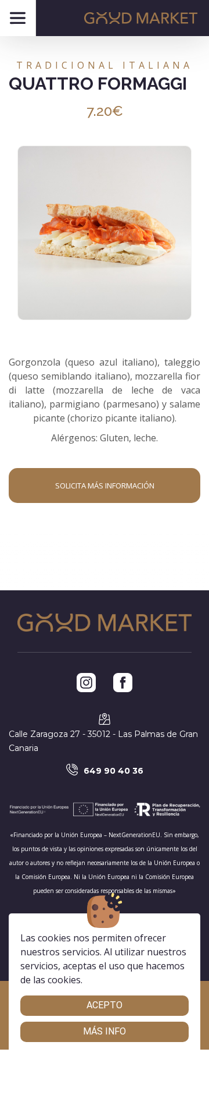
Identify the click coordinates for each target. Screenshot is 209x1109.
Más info (104, 1031)
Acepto (104, 1005)
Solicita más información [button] (104, 485)
